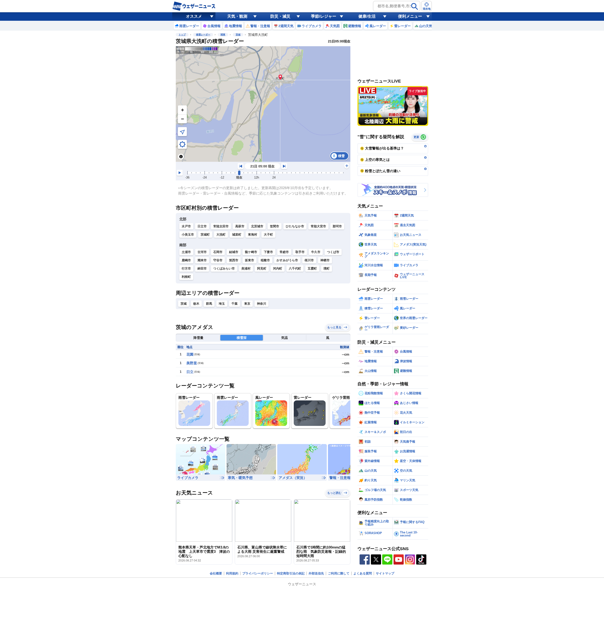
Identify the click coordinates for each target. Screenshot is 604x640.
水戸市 (186, 226)
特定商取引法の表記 (291, 573)
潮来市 (202, 260)
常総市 (284, 252)
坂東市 (249, 260)
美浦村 (246, 268)
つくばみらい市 (224, 268)
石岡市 (217, 252)
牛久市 (315, 252)
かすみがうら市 (287, 260)
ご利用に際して (338, 573)
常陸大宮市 (318, 226)
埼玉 (222, 303)
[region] (263, 104)
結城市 (233, 252)
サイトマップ (385, 573)
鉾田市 (202, 268)
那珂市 (337, 226)
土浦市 (186, 252)
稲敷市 (265, 260)
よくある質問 (362, 573)
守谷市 (217, 260)
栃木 (196, 303)
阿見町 (261, 268)
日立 (189, 372)
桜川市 (309, 260)
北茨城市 (257, 226)
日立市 (202, 226)
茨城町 (205, 234)
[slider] (239, 172)
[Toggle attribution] (181, 156)
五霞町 (312, 268)
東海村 (252, 234)
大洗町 (221, 234)
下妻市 (268, 252)
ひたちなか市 (295, 226)
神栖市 (325, 260)
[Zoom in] (182, 109)
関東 (223, 34)
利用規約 (232, 573)
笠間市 (274, 226)
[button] (280, 77)
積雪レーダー (203, 34)
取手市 (300, 252)
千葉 (234, 303)
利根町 (186, 276)
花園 (189, 354)
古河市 (202, 252)
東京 (247, 303)
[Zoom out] (182, 118)
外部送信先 (316, 573)
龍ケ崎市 (251, 252)
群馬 (209, 303)
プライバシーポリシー (257, 573)
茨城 (238, 34)
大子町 (268, 234)
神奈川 (261, 303)
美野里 (191, 363)
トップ (182, 34)
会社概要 (216, 573)
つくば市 (333, 252)
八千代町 (295, 268)
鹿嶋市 (186, 260)
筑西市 (233, 260)
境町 (326, 268)
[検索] (414, 6)
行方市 (186, 268)
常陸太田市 (221, 226)
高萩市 (239, 226)
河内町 (277, 268)
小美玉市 (188, 234)
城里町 (236, 234)
